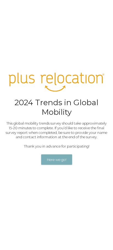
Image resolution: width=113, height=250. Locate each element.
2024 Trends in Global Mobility (56, 107)
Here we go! (56, 160)
